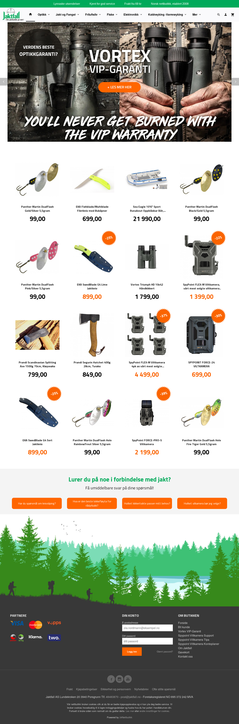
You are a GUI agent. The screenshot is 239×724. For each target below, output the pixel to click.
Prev (7, 81)
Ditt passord (128, 636)
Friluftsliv (91, 14)
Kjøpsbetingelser (86, 689)
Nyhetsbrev (141, 689)
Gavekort (183, 652)
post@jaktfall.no (131, 697)
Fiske (110, 14)
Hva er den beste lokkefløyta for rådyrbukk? (92, 503)
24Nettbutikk (126, 717)
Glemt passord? (165, 651)
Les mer (130, 711)
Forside (183, 623)
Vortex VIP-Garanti (189, 631)
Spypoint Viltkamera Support (196, 635)
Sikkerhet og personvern (116, 689)
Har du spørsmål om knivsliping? (37, 503)
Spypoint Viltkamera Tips (193, 640)
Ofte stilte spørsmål (164, 689)
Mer (194, 14)
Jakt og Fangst (66, 14)
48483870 (112, 697)
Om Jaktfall (185, 648)
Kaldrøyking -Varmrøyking (165, 14)
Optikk (42, 14)
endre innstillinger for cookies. (155, 711)
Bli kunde (184, 627)
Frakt (69, 689)
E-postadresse (130, 622)
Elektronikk (131, 14)
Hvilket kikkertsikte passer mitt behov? (147, 503)
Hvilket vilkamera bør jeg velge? (202, 503)
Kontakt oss (185, 656)
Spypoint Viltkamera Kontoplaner (198, 644)
